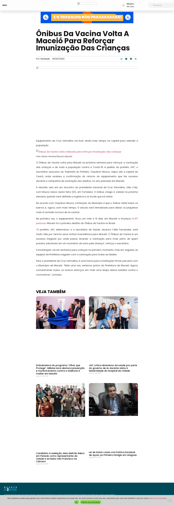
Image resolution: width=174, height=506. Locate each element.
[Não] (170, 500)
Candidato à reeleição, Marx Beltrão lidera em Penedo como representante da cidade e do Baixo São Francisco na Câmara (60, 457)
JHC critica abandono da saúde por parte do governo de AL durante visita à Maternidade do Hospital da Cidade (113, 368)
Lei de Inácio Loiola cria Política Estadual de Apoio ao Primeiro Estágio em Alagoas (113, 454)
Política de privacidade (90, 502)
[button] (121, 58)
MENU (4, 5)
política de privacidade (158, 498)
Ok (76, 502)
